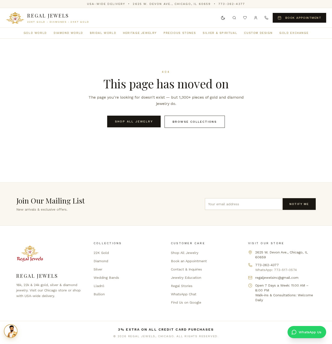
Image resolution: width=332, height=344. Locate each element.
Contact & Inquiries (186, 269)
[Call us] (266, 17)
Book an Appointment (189, 261)
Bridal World (103, 33)
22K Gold (101, 253)
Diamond (101, 261)
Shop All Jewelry (134, 121)
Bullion (99, 294)
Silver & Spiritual (220, 33)
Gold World (35, 33)
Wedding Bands (106, 277)
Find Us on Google (186, 302)
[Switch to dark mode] (223, 18)
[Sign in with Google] (255, 17)
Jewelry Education (186, 277)
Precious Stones (180, 33)
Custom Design (258, 33)
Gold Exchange (293, 33)
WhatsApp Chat (183, 294)
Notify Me (299, 204)
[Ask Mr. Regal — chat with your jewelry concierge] (10, 331)
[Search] (234, 17)
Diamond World (68, 33)
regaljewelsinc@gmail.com (276, 277)
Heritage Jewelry (140, 33)
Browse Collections (195, 121)
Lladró (99, 286)
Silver (98, 269)
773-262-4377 (231, 4)
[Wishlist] (245, 17)
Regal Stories (181, 286)
